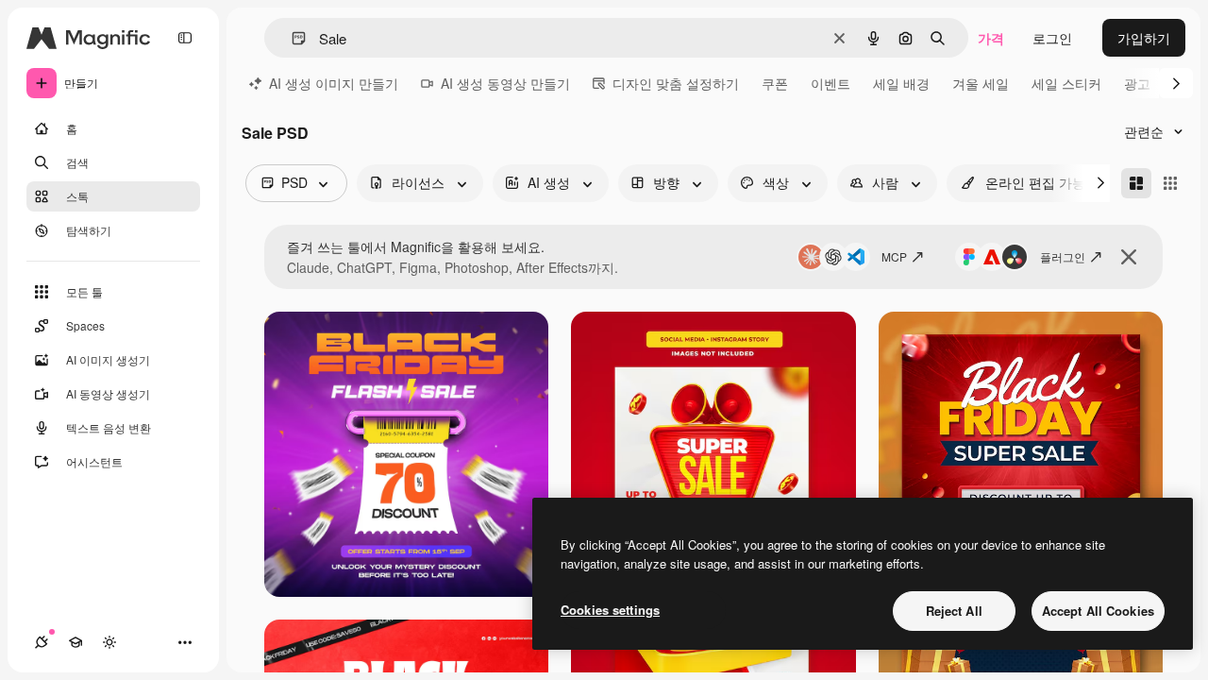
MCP (894, 256)
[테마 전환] (109, 642)
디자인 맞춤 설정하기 (675, 83)
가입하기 (1143, 37)
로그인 (1052, 37)
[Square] (1170, 183)
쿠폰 (775, 83)
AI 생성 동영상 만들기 (505, 83)
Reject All (954, 611)
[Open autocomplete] (291, 38)
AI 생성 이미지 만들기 (333, 83)
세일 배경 (901, 83)
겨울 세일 (980, 83)
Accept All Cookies (1098, 611)
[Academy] (75, 642)
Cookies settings (610, 610)
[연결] (41, 642)
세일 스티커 (1066, 83)
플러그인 (1062, 256)
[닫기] (1128, 257)
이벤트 (830, 83)
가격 (991, 37)
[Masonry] (1136, 183)
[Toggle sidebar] (185, 38)
